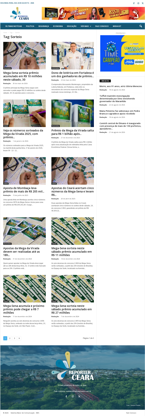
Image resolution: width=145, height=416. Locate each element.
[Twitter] (142, 3)
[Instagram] (138, 3)
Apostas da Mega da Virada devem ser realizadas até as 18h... (21, 251)
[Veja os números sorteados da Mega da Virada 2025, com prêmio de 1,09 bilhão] (24, 113)
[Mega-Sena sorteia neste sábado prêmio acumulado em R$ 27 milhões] (72, 288)
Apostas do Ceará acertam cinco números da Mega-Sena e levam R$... (72, 191)
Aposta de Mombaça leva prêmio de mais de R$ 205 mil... (23, 189)
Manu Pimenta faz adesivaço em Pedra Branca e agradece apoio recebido (120, 112)
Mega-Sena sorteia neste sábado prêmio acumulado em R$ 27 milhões (71, 309)
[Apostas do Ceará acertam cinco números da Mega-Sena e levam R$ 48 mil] (72, 171)
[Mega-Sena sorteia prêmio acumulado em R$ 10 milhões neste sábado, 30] (24, 55)
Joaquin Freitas (135, 405)
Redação (7, 83)
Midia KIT (117, 26)
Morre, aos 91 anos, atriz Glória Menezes (121, 86)
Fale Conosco (102, 26)
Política (30, 26)
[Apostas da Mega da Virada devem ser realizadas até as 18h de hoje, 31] (24, 231)
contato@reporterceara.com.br (78, 391)
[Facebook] (134, 3)
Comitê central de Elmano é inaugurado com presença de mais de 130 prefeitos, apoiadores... (120, 126)
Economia (58, 26)
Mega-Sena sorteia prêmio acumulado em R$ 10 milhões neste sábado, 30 (22, 76)
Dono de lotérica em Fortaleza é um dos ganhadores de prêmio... (72, 74)
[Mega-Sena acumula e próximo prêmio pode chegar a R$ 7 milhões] (24, 288)
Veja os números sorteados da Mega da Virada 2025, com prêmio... (23, 134)
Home (5, 32)
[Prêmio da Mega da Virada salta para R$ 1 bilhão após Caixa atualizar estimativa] (72, 113)
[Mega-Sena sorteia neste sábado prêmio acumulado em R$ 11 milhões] (72, 231)
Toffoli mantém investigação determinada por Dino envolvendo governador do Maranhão (117, 98)
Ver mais (85, 26)
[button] (140, 26)
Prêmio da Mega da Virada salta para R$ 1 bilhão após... (72, 132)
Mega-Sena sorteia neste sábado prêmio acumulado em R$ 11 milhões (71, 251)
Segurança (43, 26)
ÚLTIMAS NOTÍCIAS (13, 26)
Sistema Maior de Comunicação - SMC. (25, 413)
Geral (6, 126)
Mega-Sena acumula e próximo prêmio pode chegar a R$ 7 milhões (23, 309)
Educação (71, 26)
